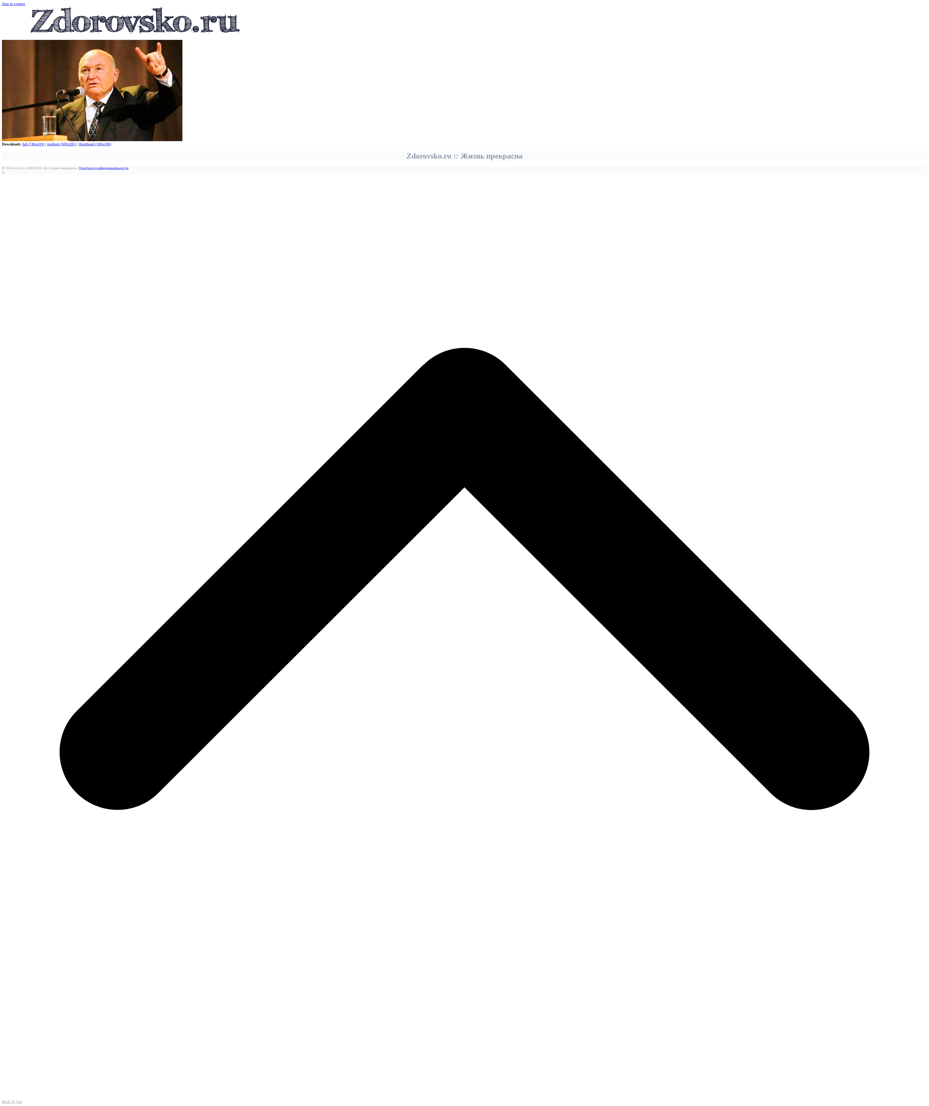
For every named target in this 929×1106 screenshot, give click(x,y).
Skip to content (13, 4)
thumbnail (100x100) (95, 144)
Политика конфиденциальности (103, 168)
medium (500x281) (61, 144)
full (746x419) (33, 144)
